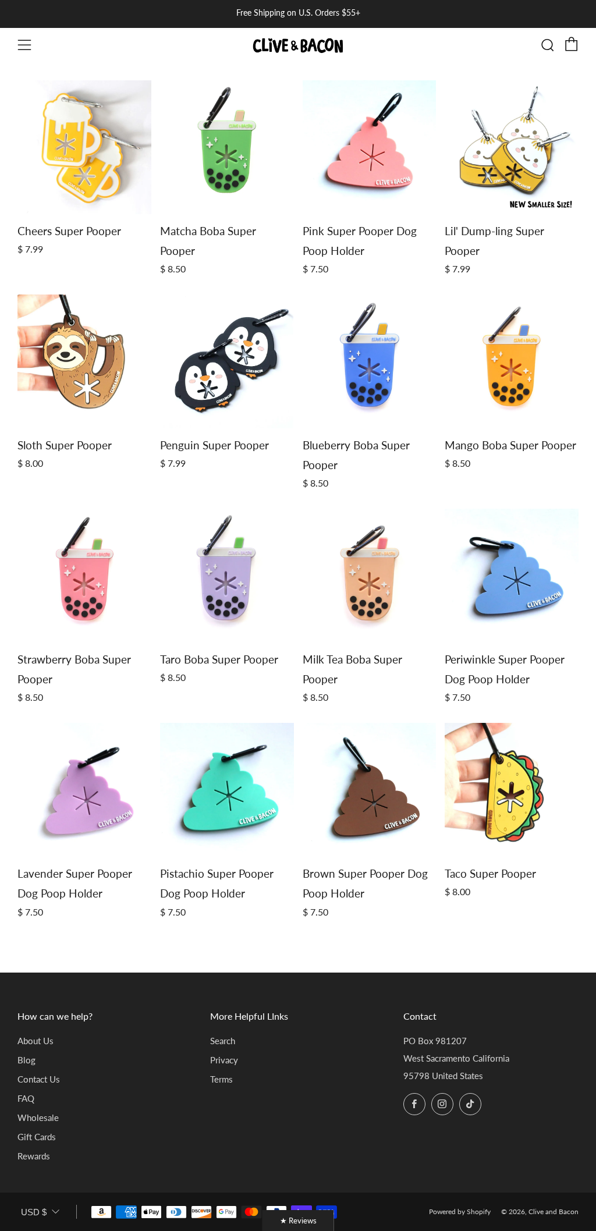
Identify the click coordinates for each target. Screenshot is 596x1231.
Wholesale (38, 1117)
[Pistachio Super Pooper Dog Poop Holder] (227, 790)
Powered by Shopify (460, 1211)
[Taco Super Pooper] (512, 790)
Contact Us (38, 1079)
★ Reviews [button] (298, 1220)
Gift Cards (36, 1136)
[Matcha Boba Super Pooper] (227, 147)
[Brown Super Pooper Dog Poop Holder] (370, 790)
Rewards (33, 1156)
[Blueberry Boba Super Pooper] (370, 361)
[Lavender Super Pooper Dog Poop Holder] (84, 790)
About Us (35, 1040)
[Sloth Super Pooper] (84, 361)
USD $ (34, 1212)
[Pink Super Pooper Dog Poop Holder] (370, 147)
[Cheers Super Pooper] (84, 147)
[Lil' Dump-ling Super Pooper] (512, 147)
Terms (221, 1079)
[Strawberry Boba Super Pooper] (84, 576)
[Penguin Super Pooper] (227, 361)
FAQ (25, 1098)
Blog (26, 1060)
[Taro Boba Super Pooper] (227, 576)
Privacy (224, 1060)
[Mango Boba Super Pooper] (512, 361)
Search (222, 1040)
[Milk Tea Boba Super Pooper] (370, 576)
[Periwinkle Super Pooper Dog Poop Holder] (512, 576)
